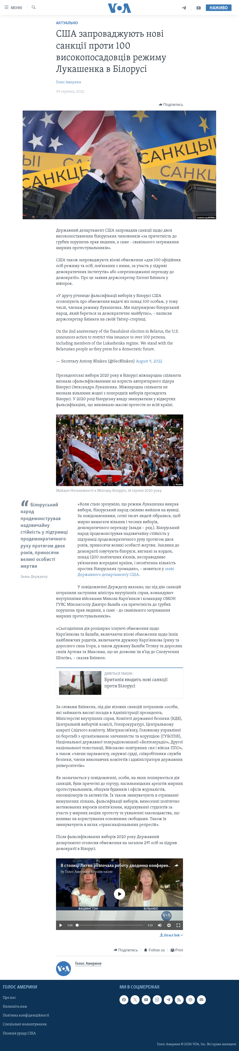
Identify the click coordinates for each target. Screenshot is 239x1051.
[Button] (171, 105)
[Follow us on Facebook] (124, 999)
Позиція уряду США (19, 1033)
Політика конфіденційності (26, 1016)
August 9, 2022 (149, 361)
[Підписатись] (201, 999)
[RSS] (179, 999)
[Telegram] (184, 8)
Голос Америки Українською (88, 872)
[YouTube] (198, 8)
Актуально (67, 23)
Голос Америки (68, 82)
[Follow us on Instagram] (157, 999)
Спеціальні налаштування (25, 1025)
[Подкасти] (190, 999)
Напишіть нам (15, 1007)
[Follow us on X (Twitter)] (134, 999)
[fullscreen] (178, 925)
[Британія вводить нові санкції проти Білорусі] (80, 683)
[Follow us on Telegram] (168, 999)
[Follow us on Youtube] (146, 999)
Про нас (9, 998)
